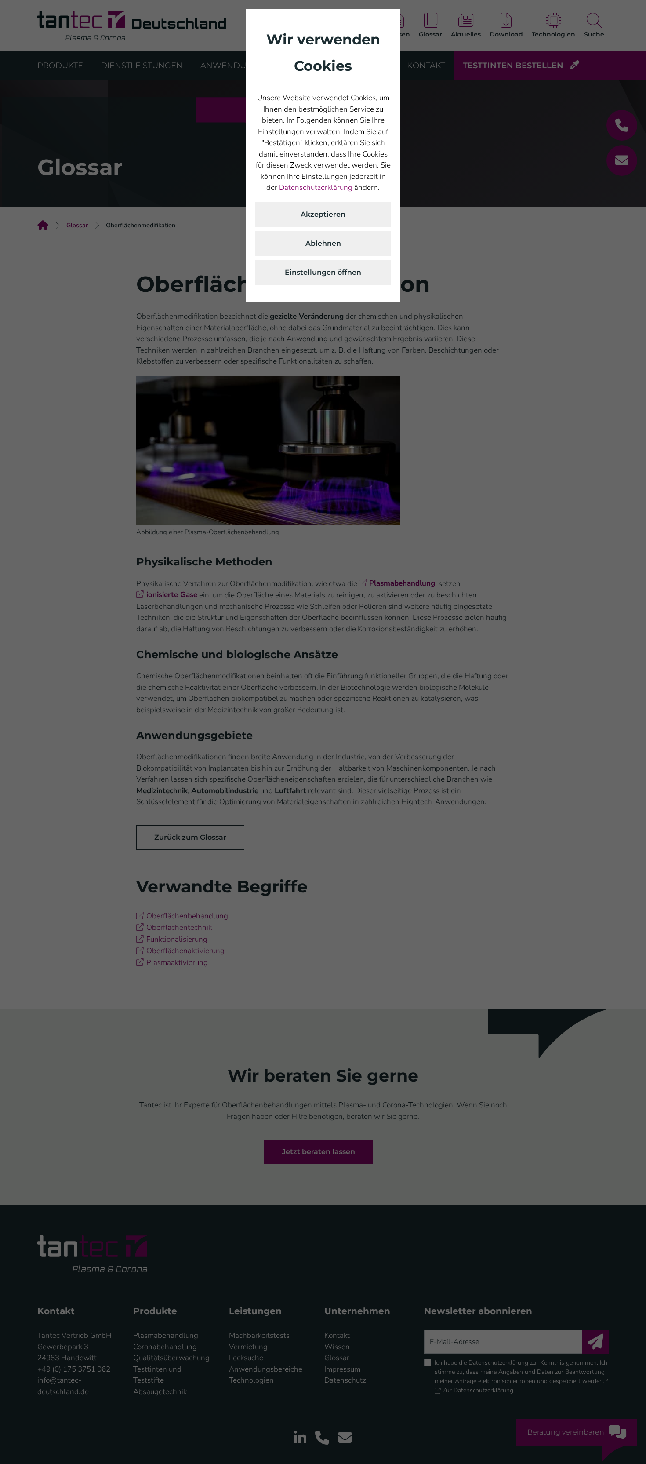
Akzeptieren (323, 214)
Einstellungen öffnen (323, 272)
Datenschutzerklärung (315, 187)
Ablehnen (323, 243)
